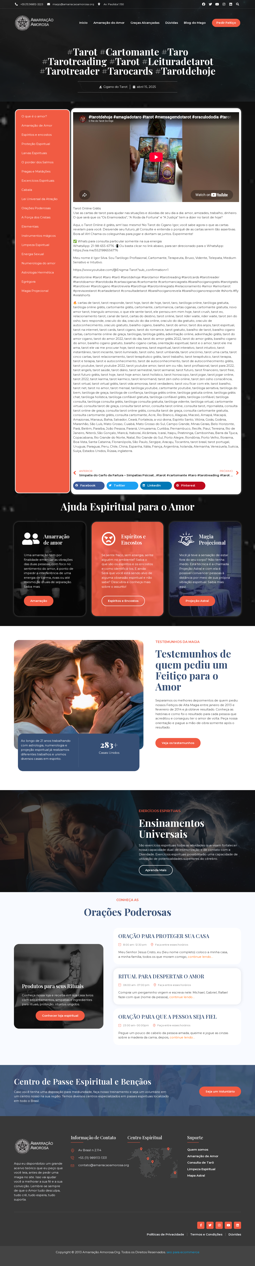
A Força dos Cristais (36, 217)
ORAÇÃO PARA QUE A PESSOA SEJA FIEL (167, 1016)
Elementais (30, 226)
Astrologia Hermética (38, 272)
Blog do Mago (195, 23)
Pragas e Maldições (36, 171)
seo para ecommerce (183, 1252)
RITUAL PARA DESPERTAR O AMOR (161, 976)
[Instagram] (224, 4)
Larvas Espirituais (34, 153)
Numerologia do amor (38, 263)
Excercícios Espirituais (38, 180)
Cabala (27, 190)
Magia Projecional (35, 291)
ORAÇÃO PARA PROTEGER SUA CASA (163, 935)
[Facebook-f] (200, 1225)
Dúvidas (171, 23)
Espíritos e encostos (37, 135)
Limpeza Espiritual (35, 245)
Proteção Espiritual (36, 144)
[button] (237, 4)
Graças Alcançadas (144, 23)
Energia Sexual (33, 254)
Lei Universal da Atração (40, 199)
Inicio (83, 23)
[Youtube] (228, 1225)
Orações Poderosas (36, 208)
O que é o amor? (34, 116)
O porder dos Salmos (37, 162)
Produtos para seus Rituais (52, 986)
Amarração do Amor (109, 23)
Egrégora (28, 281)
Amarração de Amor (37, 125)
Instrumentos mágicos (39, 236)
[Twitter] (210, 1225)
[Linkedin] (230, 4)
